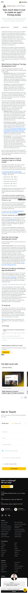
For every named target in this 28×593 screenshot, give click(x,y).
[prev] (21, 397)
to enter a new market (11, 277)
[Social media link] (2, 515)
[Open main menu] (2, 2)
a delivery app (11, 219)
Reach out (4, 319)
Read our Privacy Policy (13, 589)
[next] (25, 397)
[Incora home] (23, 2)
